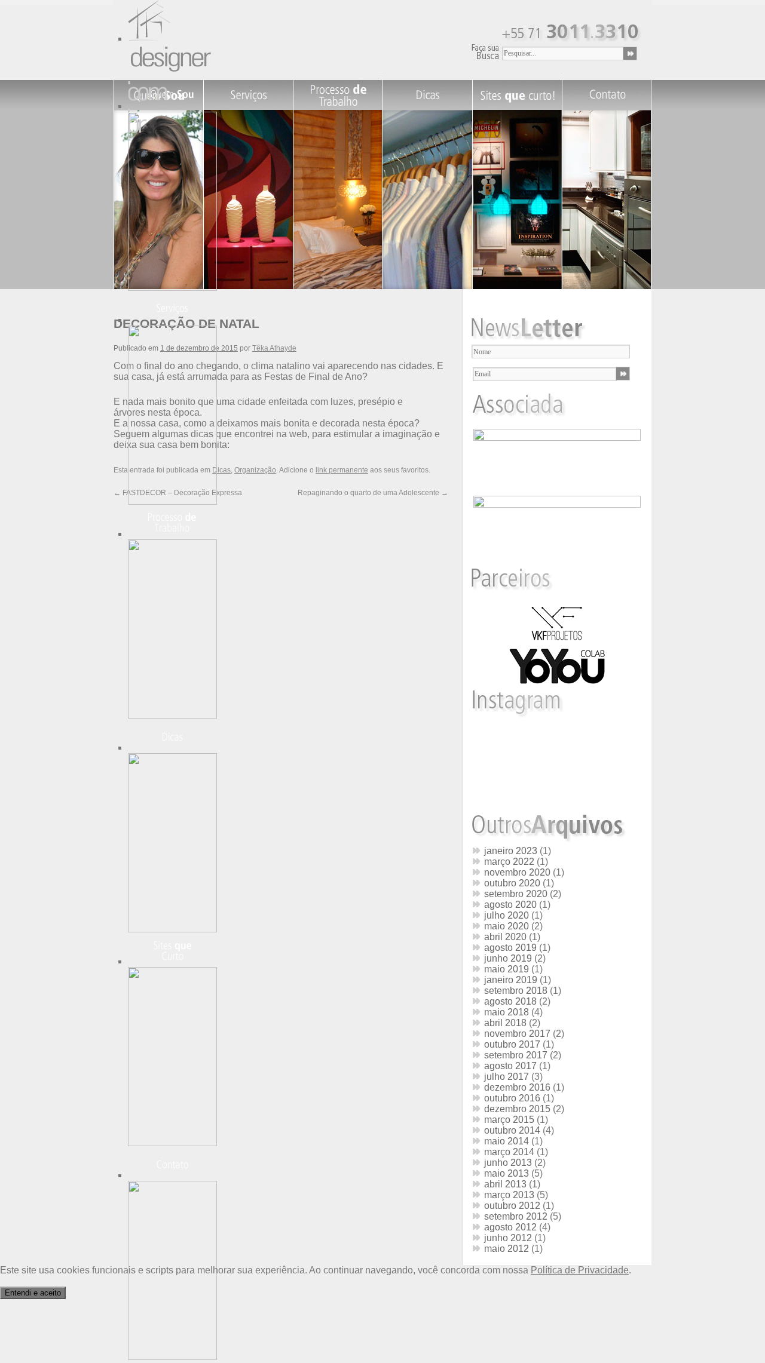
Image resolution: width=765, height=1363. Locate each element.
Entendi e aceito (33, 1292)
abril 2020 (505, 937)
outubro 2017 (512, 1044)
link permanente (342, 470)
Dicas (221, 470)
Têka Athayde (274, 348)
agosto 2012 (510, 1227)
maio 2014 (506, 1141)
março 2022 (509, 862)
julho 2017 (506, 1077)
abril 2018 (505, 1023)
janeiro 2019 (510, 980)
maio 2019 (506, 969)
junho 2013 (508, 1163)
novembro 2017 (517, 1034)
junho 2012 (508, 1238)
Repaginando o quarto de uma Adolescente (373, 493)
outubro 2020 (512, 883)
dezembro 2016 (517, 1087)
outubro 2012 (512, 1206)
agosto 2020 (510, 905)
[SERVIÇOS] (175, 501)
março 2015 (509, 1120)
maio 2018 (506, 1012)
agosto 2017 (510, 1066)
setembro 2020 (515, 894)
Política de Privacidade (580, 1270)
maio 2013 (506, 1173)
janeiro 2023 (510, 851)
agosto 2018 (510, 1001)
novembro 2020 (517, 872)
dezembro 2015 (517, 1109)
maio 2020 (506, 926)
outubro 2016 (512, 1098)
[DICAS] (175, 929)
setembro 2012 (515, 1216)
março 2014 (509, 1152)
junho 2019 (508, 958)
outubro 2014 (512, 1130)
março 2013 (509, 1195)
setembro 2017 (515, 1055)
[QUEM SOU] (175, 288)
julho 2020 (506, 915)
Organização (255, 470)
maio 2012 (506, 1249)
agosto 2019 (510, 948)
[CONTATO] (175, 1357)
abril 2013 (505, 1184)
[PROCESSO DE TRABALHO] (175, 715)
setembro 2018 (515, 991)
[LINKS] (175, 1143)
